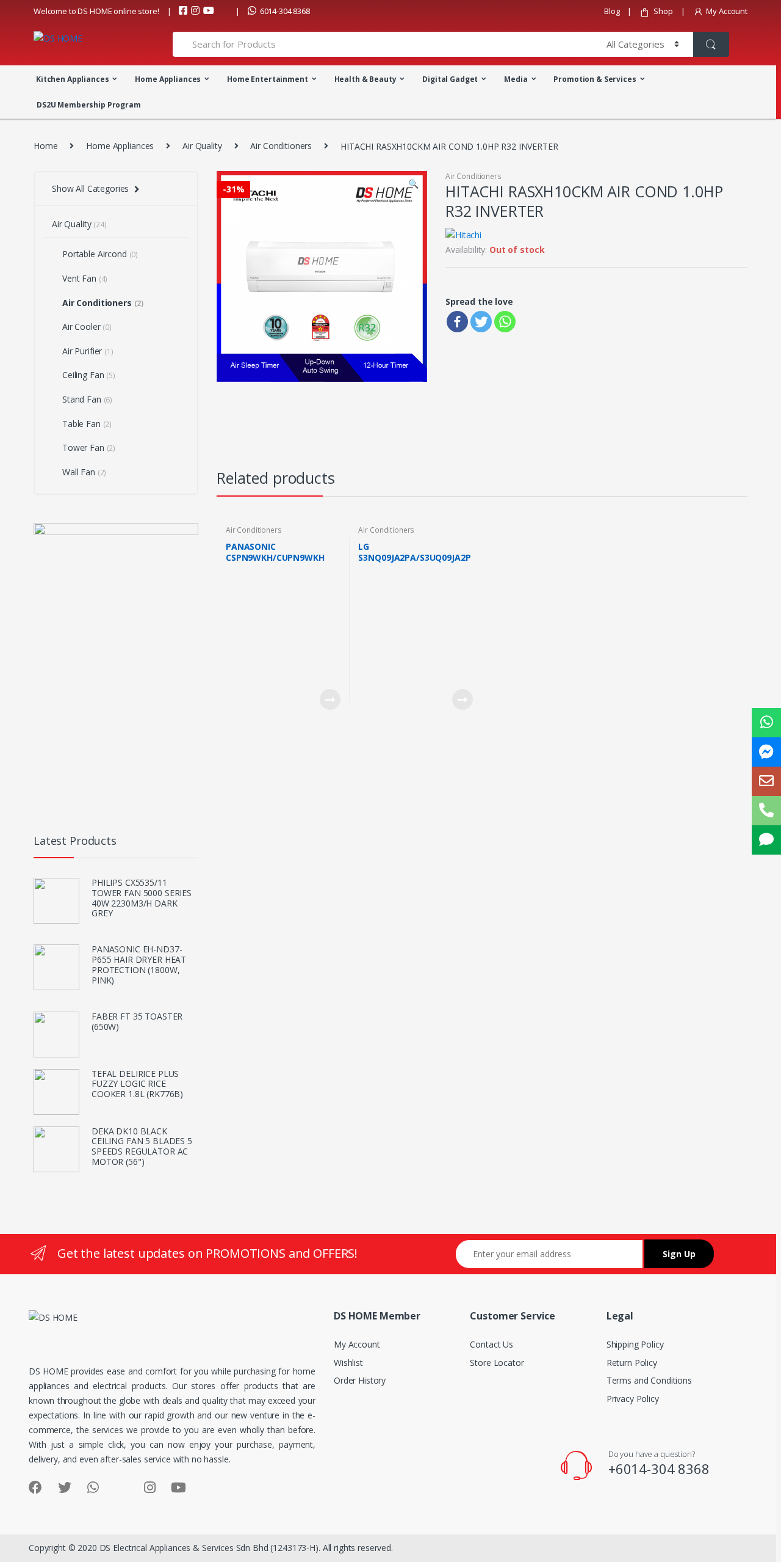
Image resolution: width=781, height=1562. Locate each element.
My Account (726, 10)
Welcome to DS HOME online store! (96, 10)
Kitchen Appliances (72, 79)
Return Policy (631, 1362)
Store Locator (497, 1362)
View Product (329, 699)
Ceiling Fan (88, 375)
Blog (611, 10)
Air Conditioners (281, 145)
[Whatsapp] (505, 321)
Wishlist (348, 1362)
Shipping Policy (635, 1344)
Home (45, 145)
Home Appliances (168, 79)
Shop (662, 10)
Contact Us (491, 1344)
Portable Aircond (100, 254)
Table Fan (87, 423)
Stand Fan (87, 399)
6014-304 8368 (285, 10)
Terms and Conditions (649, 1380)
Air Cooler (87, 326)
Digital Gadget (450, 79)
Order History (360, 1380)
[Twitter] (481, 321)
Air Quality (201, 145)
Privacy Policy (632, 1398)
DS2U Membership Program (89, 105)
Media (515, 79)
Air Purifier (87, 351)
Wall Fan (84, 472)
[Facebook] (457, 321)
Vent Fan (84, 278)
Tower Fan (88, 447)
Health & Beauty (365, 79)
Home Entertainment (267, 79)
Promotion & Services (594, 79)
